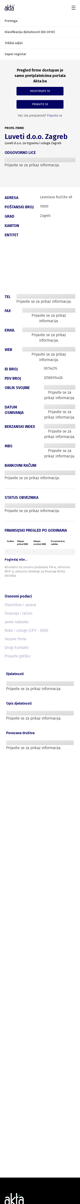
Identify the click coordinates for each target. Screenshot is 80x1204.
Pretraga (11, 21)
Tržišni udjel (14, 43)
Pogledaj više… (16, 559)
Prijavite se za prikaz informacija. (32, 165)
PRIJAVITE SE (40, 104)
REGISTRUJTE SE (40, 91)
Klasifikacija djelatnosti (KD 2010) (30, 32)
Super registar (15, 54)
